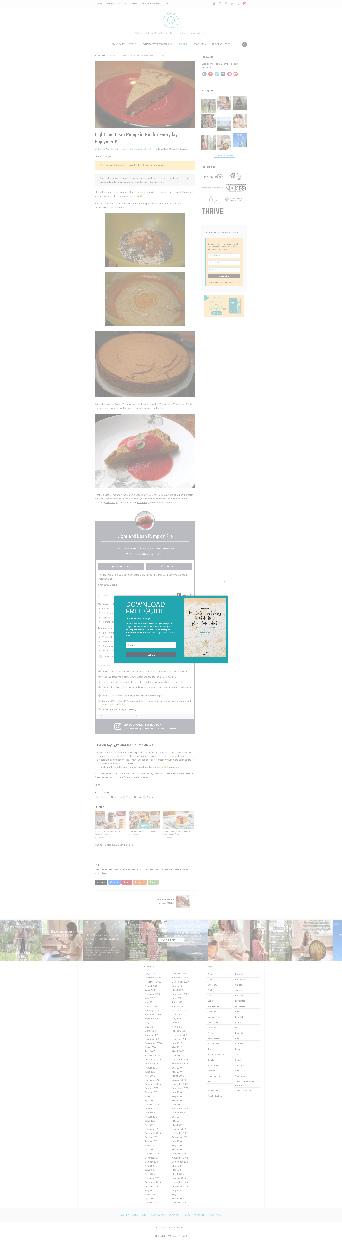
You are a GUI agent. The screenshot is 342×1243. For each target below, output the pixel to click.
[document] (171, 621)
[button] (224, 581)
